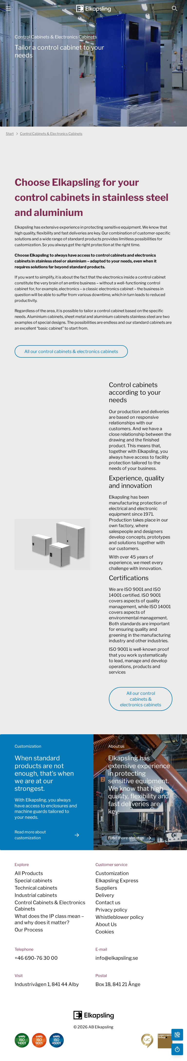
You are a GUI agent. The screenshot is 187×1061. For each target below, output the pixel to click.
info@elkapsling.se (116, 958)
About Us (106, 924)
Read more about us (126, 838)
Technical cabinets (36, 888)
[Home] (93, 8)
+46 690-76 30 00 (36, 958)
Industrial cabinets (36, 895)
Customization (112, 873)
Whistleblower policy (119, 917)
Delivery (104, 895)
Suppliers (106, 888)
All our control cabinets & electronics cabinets (71, 351)
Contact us (107, 902)
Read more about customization (30, 835)
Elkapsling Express (116, 881)
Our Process (29, 930)
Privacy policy (111, 910)
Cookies (104, 932)
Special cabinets (33, 881)
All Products (29, 873)
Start (10, 133)
